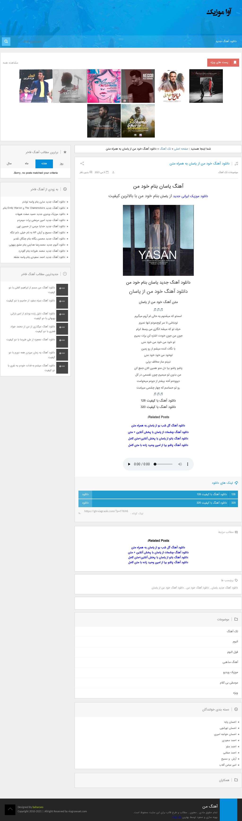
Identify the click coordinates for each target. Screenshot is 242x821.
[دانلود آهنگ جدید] (180, 12)
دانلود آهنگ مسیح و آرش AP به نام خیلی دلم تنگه (37, 232)
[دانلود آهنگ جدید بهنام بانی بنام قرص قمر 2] (138, 121)
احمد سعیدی (229, 740)
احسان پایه (230, 722)
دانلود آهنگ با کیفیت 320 (216, 503)
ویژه (235, 693)
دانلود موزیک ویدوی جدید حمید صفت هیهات (40, 214)
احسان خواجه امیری (225, 734)
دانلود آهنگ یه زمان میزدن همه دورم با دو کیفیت (32, 355)
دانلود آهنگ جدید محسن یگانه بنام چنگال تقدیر (39, 239)
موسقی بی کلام (229, 682)
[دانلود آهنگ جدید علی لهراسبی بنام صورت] (104, 86)
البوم (235, 641)
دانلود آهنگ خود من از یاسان (168, 588)
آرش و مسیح (228, 759)
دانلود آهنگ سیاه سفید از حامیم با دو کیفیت (30, 300)
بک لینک (176, 817)
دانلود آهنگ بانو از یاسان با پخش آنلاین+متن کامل (158, 438)
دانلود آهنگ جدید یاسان (225, 588)
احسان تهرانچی (228, 728)
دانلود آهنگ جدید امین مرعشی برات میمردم (41, 220)
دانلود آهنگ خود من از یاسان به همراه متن (199, 164)
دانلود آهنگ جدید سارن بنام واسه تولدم (43, 202)
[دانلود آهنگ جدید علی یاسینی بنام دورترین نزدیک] (104, 121)
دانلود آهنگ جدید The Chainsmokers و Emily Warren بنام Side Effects (34, 208)
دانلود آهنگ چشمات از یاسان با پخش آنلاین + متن (158, 432)
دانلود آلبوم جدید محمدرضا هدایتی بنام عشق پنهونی (37, 245)
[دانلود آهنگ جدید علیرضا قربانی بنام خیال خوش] (172, 86)
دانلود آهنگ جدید (226, 41)
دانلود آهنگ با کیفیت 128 (216, 494)
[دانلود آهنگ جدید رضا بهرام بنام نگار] (138, 86)
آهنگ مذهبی (230, 662)
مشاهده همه (10, 62)
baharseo (38, 807)
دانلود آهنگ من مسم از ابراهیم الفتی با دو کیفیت (32, 290)
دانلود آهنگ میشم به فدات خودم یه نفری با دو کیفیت (31, 368)
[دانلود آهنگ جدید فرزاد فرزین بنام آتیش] (36, 86)
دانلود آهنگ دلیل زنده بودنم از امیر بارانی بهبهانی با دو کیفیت (33, 316)
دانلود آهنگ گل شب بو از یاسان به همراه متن (158, 425)
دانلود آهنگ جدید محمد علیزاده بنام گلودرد (41, 251)
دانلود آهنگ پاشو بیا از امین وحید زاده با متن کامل (158, 445)
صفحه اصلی (181, 149)
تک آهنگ (165, 149)
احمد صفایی (229, 753)
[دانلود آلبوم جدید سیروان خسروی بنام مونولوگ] (206, 86)
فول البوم (232, 652)
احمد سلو (231, 746)
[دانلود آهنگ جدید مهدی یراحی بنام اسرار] (70, 86)
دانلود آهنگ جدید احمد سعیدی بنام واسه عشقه (39, 257)
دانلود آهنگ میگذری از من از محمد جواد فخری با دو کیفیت (32, 329)
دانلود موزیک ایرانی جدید (190, 196)
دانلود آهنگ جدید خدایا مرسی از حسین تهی (41, 226)
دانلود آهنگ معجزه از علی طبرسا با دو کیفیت (30, 339)
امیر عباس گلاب (227, 765)
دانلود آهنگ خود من (197, 588)
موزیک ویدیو (230, 672)
